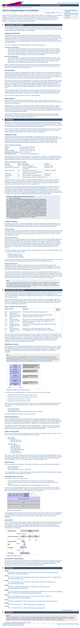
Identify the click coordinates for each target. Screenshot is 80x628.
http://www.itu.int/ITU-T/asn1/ (17, 578)
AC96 (60, 29)
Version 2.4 (24, 7)
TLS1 (11, 322)
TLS (40, 339)
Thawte (23, 250)
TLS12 (11, 331)
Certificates (67, 12)
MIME (34, 192)
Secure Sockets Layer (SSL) (71, 13)
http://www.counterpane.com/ (50, 572)
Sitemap (77, 2)
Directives (64, 2)
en (57, 12)
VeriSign (29, 250)
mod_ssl (33, 19)
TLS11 (11, 327)
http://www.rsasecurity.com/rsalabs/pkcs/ (18, 588)
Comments (67, 17)
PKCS (44, 186)
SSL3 (11, 317)
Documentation (17, 7)
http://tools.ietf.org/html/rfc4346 (37, 604)
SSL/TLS (31, 7)
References (67, 15)
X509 (11, 159)
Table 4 (38, 334)
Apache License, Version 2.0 (17, 625)
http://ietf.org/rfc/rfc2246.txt (50, 601)
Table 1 (17, 138)
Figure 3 (24, 522)
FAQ (68, 2)
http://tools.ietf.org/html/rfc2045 (33, 593)
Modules (59, 2)
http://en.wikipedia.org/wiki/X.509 (16, 583)
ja (61, 12)
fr (59, 12)
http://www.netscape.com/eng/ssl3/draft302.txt (19, 597)
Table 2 (57, 159)
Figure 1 (60, 346)
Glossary (72, 2)
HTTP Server (10, 7)
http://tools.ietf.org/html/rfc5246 (37, 607)
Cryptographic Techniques (71, 10)
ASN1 (40, 186)
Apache (4, 7)
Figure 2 (7, 489)
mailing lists (60, 619)
